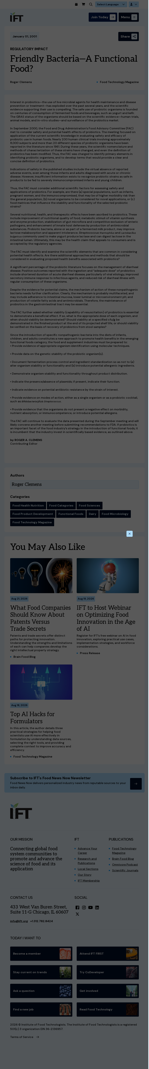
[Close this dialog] (129, 534)
